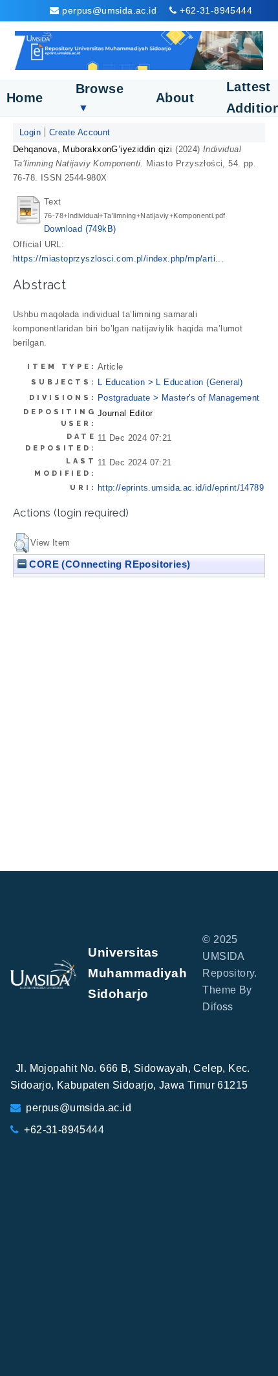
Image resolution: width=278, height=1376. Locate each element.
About (175, 98)
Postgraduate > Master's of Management (179, 398)
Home (24, 98)
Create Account (80, 132)
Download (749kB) (80, 229)
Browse (99, 97)
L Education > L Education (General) (170, 382)
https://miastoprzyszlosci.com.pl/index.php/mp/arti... (118, 258)
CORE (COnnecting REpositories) (108, 564)
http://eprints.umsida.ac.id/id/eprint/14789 (181, 488)
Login (30, 132)
